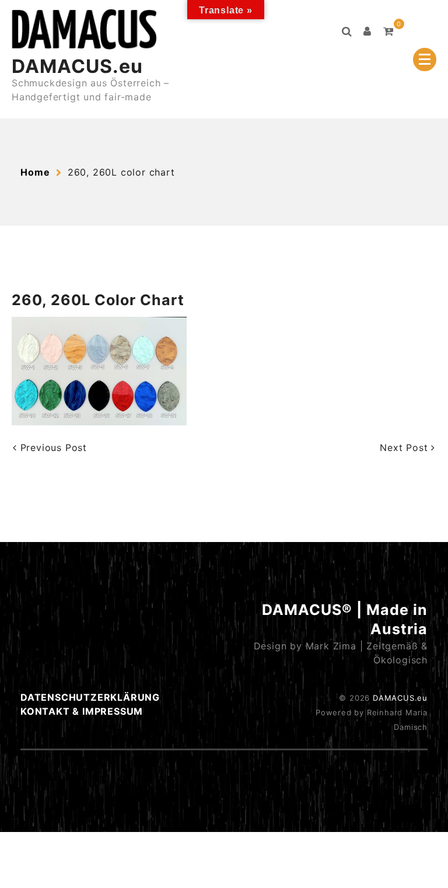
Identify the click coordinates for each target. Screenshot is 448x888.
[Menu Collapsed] (424, 59)
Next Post (405, 447)
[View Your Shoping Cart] (388, 32)
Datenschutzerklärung (90, 697)
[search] (347, 32)
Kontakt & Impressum (81, 711)
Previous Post (52, 447)
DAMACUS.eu (77, 66)
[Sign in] (367, 32)
